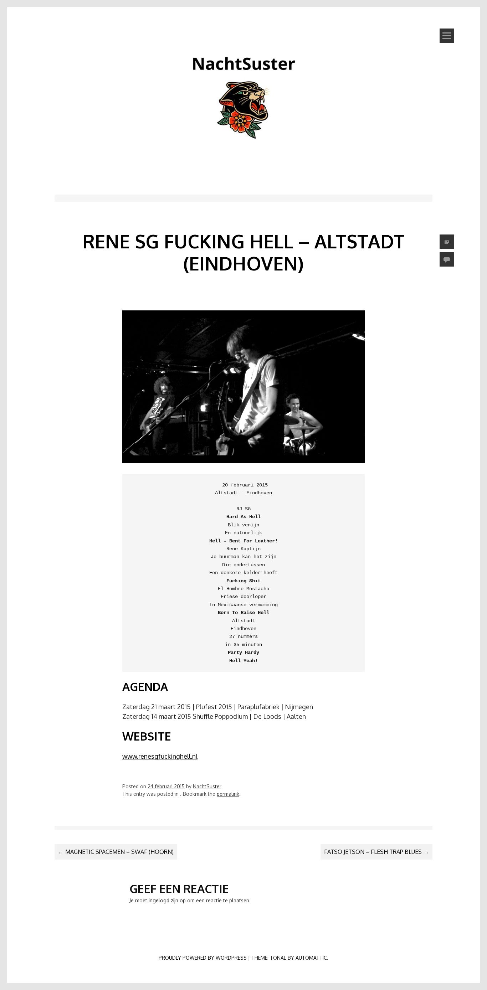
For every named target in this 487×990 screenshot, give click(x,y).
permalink (228, 794)
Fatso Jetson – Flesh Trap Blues (376, 851)
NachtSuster (207, 786)
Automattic (311, 958)
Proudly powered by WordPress (203, 958)
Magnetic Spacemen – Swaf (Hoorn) (116, 851)
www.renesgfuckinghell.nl (160, 756)
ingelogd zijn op (167, 900)
